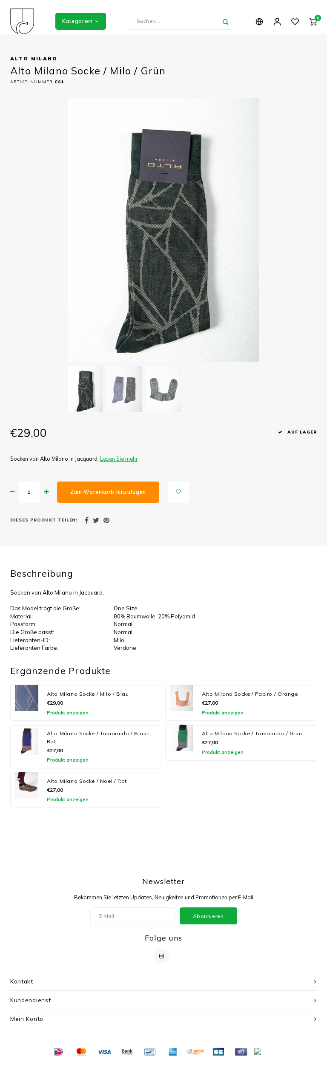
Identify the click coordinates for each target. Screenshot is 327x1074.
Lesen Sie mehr (119, 458)
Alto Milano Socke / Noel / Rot (87, 781)
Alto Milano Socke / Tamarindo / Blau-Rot (98, 737)
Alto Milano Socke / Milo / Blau (88, 694)
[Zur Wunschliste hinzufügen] (178, 492)
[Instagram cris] (161, 956)
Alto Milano (34, 58)
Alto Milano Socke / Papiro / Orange (250, 694)
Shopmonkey (228, 1066)
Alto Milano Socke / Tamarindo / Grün (252, 733)
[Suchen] (225, 21)
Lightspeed (175, 1066)
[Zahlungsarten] (57, 1051)
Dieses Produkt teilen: (43, 519)
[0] (313, 21)
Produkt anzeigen (68, 713)
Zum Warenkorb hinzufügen (108, 492)
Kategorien (77, 21)
